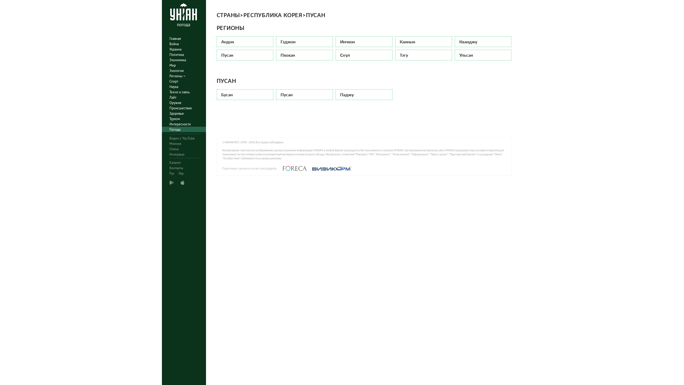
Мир (172, 65)
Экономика (177, 60)
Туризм (174, 119)
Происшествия (180, 108)
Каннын (407, 41)
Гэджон (288, 41)
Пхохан (288, 54)
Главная (175, 38)
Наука (173, 86)
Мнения (175, 143)
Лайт (172, 97)
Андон (227, 41)
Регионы (176, 76)
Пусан (227, 54)
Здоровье (176, 113)
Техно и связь (179, 92)
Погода (174, 129)
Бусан (227, 94)
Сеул (345, 54)
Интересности (180, 124)
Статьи (174, 149)
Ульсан (466, 54)
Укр (181, 173)
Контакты (176, 168)
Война (174, 44)
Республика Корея (272, 15)
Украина (175, 49)
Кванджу (468, 41)
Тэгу (404, 54)
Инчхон (347, 41)
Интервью (176, 154)
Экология (176, 70)
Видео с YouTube (182, 138)
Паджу (347, 94)
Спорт (173, 81)
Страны (228, 15)
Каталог (175, 162)
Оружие (175, 103)
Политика (176, 54)
